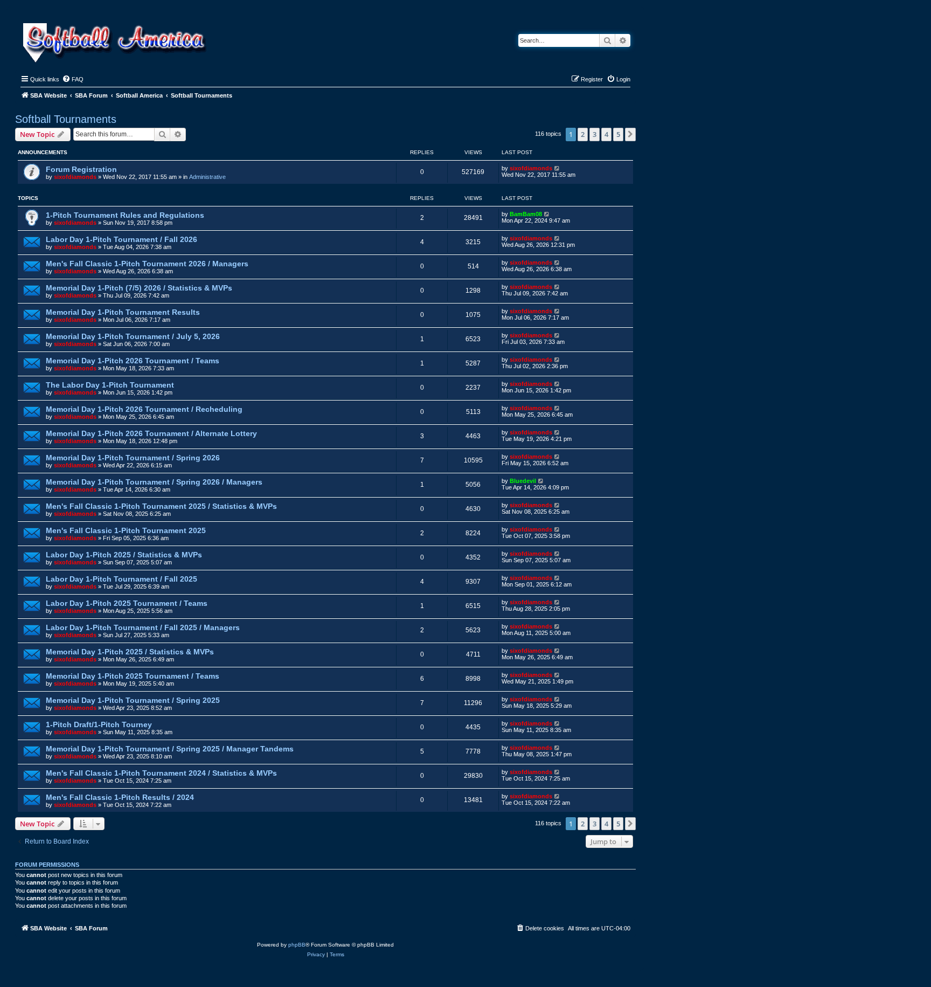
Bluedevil (523, 481)
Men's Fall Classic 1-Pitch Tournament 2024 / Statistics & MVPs (161, 773)
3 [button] (594, 134)
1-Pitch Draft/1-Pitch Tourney (99, 724)
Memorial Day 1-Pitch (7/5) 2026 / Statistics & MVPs (139, 288)
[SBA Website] (115, 41)
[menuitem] (73, 79)
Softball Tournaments (65, 119)
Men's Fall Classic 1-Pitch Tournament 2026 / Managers (147, 263)
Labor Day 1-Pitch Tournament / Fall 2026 (121, 239)
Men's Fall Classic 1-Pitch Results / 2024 (120, 797)
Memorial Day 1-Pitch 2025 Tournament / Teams (132, 676)
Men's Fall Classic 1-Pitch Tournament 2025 (126, 530)
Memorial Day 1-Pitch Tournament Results (123, 312)
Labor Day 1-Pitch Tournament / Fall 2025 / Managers (143, 627)
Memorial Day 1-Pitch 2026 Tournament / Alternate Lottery (151, 433)
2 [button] (583, 134)
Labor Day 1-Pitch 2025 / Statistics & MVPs (124, 554)
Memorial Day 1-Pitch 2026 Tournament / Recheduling (144, 409)
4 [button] (606, 134)
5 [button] (618, 134)
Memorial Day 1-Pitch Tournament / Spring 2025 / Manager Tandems (170, 748)
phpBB (296, 945)
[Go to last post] (557, 168)
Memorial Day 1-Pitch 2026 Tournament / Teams (132, 360)
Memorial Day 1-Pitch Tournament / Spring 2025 (133, 700)
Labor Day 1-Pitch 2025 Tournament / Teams (126, 603)
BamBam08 (526, 214)
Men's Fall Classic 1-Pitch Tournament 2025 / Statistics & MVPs (161, 506)
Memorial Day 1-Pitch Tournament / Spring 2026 (133, 457)
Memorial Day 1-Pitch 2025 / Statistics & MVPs (130, 651)
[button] (630, 134)
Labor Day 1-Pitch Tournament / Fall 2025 (121, 579)
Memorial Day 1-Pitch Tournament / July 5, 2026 (133, 336)
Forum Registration (81, 169)
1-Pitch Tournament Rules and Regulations (125, 215)
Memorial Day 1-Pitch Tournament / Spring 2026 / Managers (154, 482)
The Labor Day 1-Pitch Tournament (110, 385)
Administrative (207, 177)
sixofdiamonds (75, 177)
